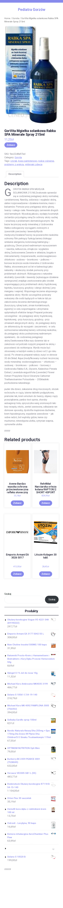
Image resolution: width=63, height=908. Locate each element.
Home (7, 18)
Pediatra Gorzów (31, 9)
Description (14, 174)
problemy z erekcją (14, 164)
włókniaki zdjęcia (33, 164)
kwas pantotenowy (27, 161)
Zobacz (11, 145)
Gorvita (15, 18)
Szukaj (7, 594)
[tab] (15, 174)
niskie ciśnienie (46, 161)
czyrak (13, 161)
